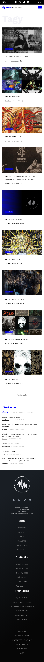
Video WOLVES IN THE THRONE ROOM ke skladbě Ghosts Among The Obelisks (19, 460)
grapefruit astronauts (22, 606)
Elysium (22, 631)
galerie (22, 541)
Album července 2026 (10, 444)
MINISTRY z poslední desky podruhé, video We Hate (19, 425)
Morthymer (22, 644)
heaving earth (22, 611)
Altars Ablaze (22, 615)
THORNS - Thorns (9, 451)
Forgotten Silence (22, 640)
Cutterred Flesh (22, 602)
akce (22, 536)
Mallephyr (22, 619)
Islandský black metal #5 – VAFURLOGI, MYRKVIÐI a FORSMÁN (19, 435)
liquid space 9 (22, 598)
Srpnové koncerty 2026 (11, 417)
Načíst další (22, 395)
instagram (22, 549)
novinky (22, 528)
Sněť (22, 653)
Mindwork (22, 649)
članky (22, 532)
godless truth (22, 636)
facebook (22, 545)
